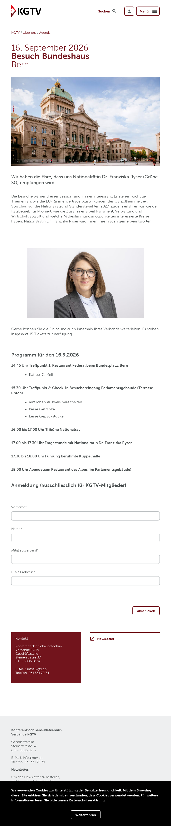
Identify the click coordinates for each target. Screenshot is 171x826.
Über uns (29, 32)
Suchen (104, 11)
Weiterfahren (85, 815)
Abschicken (146, 611)
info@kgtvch (37, 669)
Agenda (44, 32)
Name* (16, 528)
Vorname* (19, 507)
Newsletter (105, 639)
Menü (145, 11)
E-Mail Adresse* (23, 572)
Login (129, 11)
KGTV (15, 32)
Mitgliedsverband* (25, 550)
